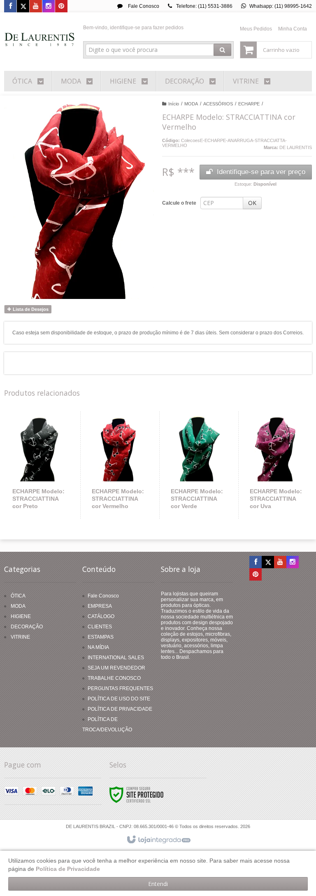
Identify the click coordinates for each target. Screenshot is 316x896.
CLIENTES (100, 627)
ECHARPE (249, 103)
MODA (191, 103)
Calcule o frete (179, 203)
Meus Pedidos (256, 29)
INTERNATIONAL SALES (116, 657)
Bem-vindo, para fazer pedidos (133, 27)
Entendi (158, 884)
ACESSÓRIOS (218, 103)
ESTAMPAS (101, 637)
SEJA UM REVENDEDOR (116, 668)
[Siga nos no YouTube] (280, 562)
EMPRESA (100, 606)
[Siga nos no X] (23, 6)
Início (173, 103)
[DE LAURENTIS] (39, 39)
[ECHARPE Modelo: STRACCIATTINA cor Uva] (276, 465)
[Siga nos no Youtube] (36, 6)
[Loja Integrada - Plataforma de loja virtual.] (158, 840)
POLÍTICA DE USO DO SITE (119, 699)
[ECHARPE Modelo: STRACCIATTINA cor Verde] (197, 465)
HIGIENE (21, 616)
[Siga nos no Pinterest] (61, 6)
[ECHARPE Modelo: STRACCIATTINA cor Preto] (39, 465)
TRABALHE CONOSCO (114, 678)
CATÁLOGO (101, 616)
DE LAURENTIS (295, 147)
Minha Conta (292, 29)
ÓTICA (18, 596)
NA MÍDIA (98, 647)
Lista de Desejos (30, 309)
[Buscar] (222, 50)
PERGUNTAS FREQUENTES (120, 688)
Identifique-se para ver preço (261, 172)
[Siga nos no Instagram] (48, 6)
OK (252, 203)
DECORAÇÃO (27, 627)
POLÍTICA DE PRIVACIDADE (120, 709)
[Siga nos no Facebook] (10, 6)
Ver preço (43, 486)
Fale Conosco (143, 6)
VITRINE (20, 637)
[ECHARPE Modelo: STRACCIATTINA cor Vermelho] (118, 465)
